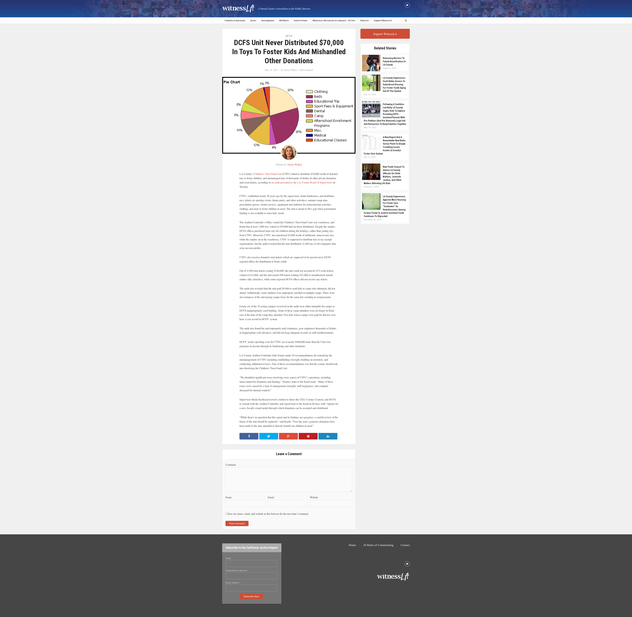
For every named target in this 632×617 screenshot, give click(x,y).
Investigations (267, 20)
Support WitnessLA (383, 20)
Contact (405, 545)
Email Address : (232, 582)
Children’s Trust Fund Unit (268, 174)
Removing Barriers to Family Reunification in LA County (394, 61)
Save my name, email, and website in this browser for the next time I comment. (268, 513)
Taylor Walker (290, 70)
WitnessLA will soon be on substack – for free (334, 20)
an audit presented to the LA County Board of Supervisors (301, 182)
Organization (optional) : (237, 570)
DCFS (289, 36)
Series (253, 20)
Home (352, 545)
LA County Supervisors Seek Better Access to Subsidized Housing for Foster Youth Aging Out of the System (394, 84)
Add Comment (306, 70)
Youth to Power (301, 20)
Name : (228, 558)
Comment (230, 464)
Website (314, 497)
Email (271, 497)
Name (228, 497)
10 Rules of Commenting (378, 545)
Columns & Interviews (235, 20)
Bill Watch (284, 20)
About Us (364, 20)
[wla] (238, 8)
